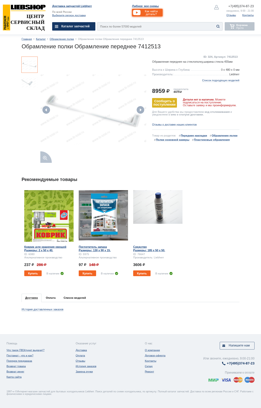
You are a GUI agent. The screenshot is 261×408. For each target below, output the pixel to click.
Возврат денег (15, 371)
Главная (27, 39)
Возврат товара (16, 366)
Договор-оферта (155, 355)
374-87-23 (241, 6)
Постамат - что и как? (19, 355)
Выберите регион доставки (69, 15)
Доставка (81, 350)
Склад (148, 366)
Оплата (80, 355)
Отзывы (231, 15)
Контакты (248, 15)
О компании (152, 350)
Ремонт (149, 371)
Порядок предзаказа (19, 360)
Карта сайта (14, 376)
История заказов (86, 366)
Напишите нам (239, 345)
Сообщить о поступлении (164, 102)
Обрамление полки (62, 39)
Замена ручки (84, 371)
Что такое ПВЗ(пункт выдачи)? (25, 350)
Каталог (41, 39)
